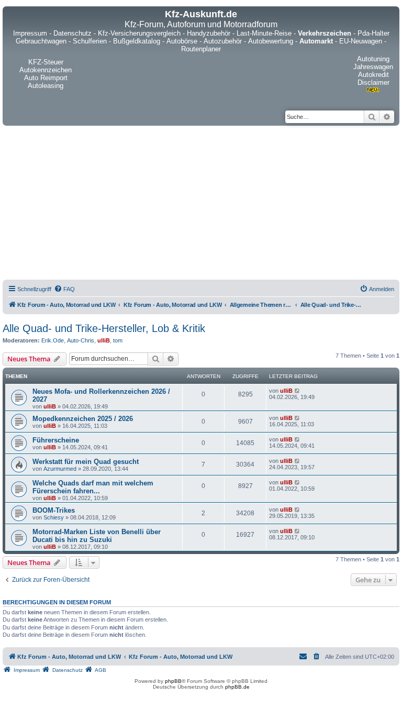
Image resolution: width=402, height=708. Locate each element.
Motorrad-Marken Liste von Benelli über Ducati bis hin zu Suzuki (96, 536)
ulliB (103, 340)
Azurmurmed (59, 469)
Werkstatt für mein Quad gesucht (85, 462)
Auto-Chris (80, 340)
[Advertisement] (201, 204)
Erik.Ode (52, 340)
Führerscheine (55, 440)
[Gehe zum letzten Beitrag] (297, 391)
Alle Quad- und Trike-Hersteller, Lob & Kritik (104, 328)
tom (117, 340)
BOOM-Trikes (53, 510)
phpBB (173, 681)
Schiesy (53, 517)
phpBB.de (237, 687)
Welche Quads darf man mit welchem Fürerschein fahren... (92, 487)
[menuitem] (64, 289)
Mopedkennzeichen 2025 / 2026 (82, 419)
